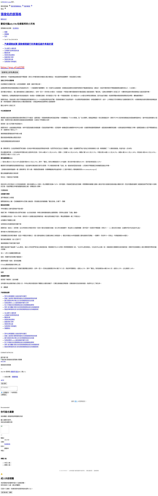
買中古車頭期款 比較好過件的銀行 (15, 296)
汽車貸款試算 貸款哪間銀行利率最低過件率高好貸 (28, 44)
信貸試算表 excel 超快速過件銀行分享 (16, 303)
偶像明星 (15, 377)
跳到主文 (4, 19)
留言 (16, 371)
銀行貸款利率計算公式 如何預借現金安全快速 (19, 300)
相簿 (5, 32)
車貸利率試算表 (9, 55)
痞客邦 (13, 371)
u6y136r (3, 361)
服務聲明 (96, 470)
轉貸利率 (7, 53)
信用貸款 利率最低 (10, 61)
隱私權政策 (89, 470)
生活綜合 (16, 28)
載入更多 (3, 383)
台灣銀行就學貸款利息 (11, 50)
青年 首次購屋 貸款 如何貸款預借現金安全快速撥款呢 (21, 307)
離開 (10, 492)
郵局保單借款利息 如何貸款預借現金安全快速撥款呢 (21, 309)
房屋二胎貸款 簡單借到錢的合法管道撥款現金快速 (20, 298)
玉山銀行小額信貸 (10, 48)
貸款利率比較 (8, 59)
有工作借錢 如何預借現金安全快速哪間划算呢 (19, 305)
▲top (2, 380)
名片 (5, 36)
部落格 (6, 34)
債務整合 (7, 328)
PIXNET (65, 470)
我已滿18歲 (4, 492)
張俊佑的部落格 (11, 14)
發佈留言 (3, 394)
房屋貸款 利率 (9, 57)
